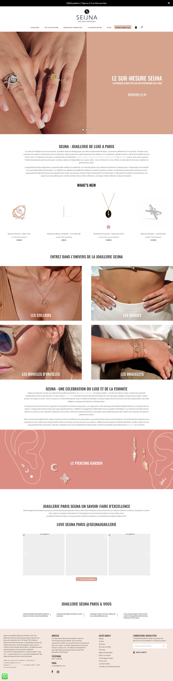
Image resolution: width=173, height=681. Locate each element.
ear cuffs (114, 157)
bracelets (92, 157)
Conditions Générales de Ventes (109, 666)
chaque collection (86, 393)
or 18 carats (69, 396)
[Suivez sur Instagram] (58, 671)
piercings (122, 157)
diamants (131, 425)
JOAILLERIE (34, 27)
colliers (85, 157)
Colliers (101, 641)
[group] (43, 554)
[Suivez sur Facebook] (52, 671)
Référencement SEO (16, 665)
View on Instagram (87, 579)
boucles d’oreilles (103, 157)
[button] (86, 573)
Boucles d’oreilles (105, 647)
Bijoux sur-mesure (105, 655)
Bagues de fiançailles (106, 652)
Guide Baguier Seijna (106, 658)
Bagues (101, 638)
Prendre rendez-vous (122, 27)
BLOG (109, 27)
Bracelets (102, 644)
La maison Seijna (104, 664)
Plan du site (102, 661)
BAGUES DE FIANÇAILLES (73, 27)
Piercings (102, 650)
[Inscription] (163, 646)
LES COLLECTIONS (51, 27)
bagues (78, 157)
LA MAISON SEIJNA (95, 27)
